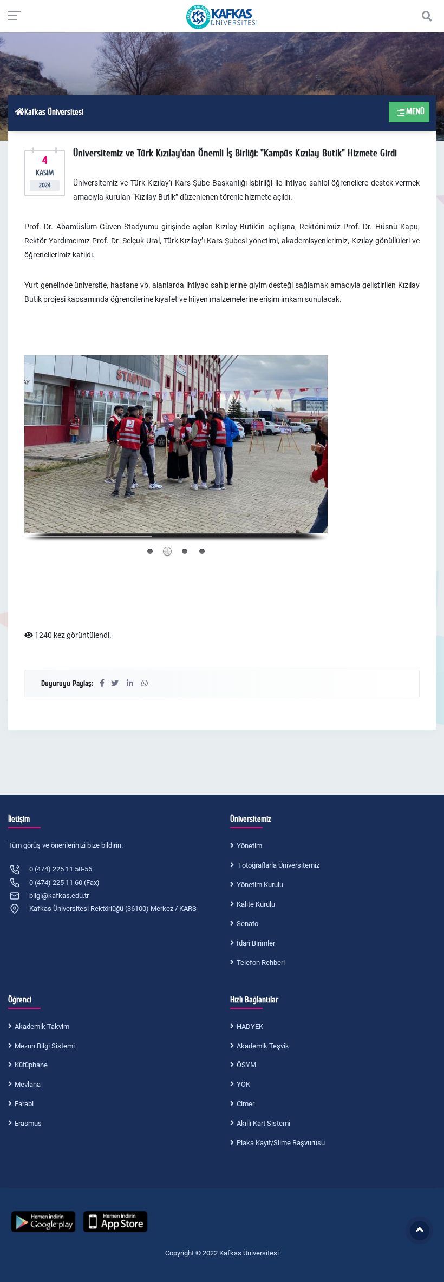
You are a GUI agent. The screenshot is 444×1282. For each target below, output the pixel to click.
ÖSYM (246, 1065)
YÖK (243, 1084)
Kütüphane (31, 1065)
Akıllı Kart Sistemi (263, 1123)
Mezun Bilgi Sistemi (45, 1046)
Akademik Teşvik (263, 1046)
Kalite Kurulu (256, 904)
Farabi (24, 1104)
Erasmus (28, 1123)
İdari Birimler (256, 943)
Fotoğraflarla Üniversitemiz (278, 865)
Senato (247, 924)
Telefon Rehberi (261, 963)
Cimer (245, 1104)
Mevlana (28, 1084)
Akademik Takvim (42, 1026)
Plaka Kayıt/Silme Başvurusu (281, 1143)
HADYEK (250, 1026)
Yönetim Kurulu (260, 885)
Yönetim (249, 846)
